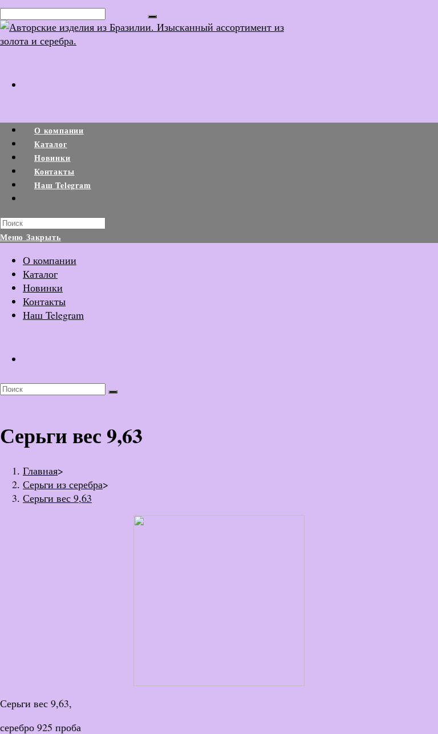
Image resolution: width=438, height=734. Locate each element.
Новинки (43, 287)
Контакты (44, 301)
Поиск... (126, 12)
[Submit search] (112, 392)
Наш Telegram (53, 315)
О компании (49, 260)
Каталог (40, 274)
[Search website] (34, 199)
